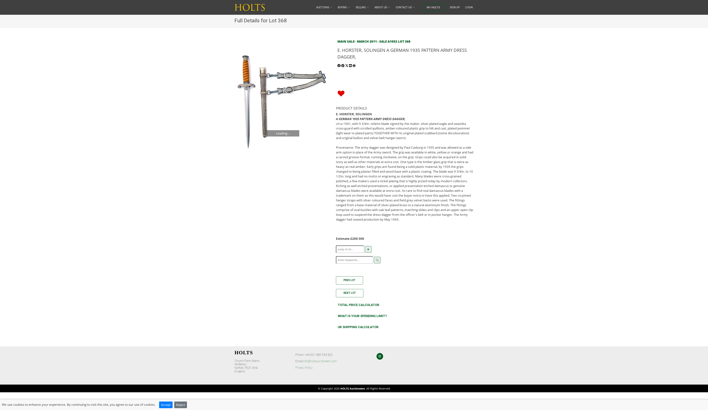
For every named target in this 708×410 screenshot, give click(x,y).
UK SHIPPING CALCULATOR (358, 327)
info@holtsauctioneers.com (320, 361)
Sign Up (455, 7)
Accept (166, 404)
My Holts (433, 7)
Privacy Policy (304, 367)
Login (469, 7)
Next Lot (349, 292)
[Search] (377, 260)
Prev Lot (349, 280)
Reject (180, 404)
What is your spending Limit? (362, 316)
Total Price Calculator (358, 305)
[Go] (368, 249)
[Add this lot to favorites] (341, 93)
